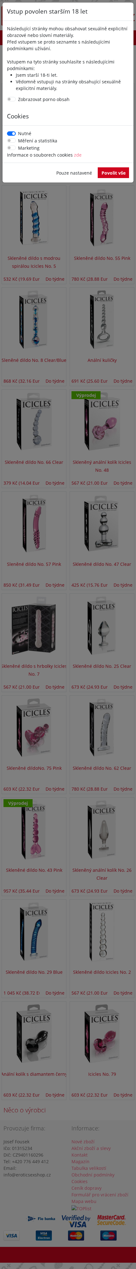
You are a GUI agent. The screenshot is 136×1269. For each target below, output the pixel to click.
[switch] (11, 99)
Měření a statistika (37, 141)
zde (78, 155)
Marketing (29, 148)
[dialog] (68, 634)
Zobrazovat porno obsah (44, 99)
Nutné (24, 133)
